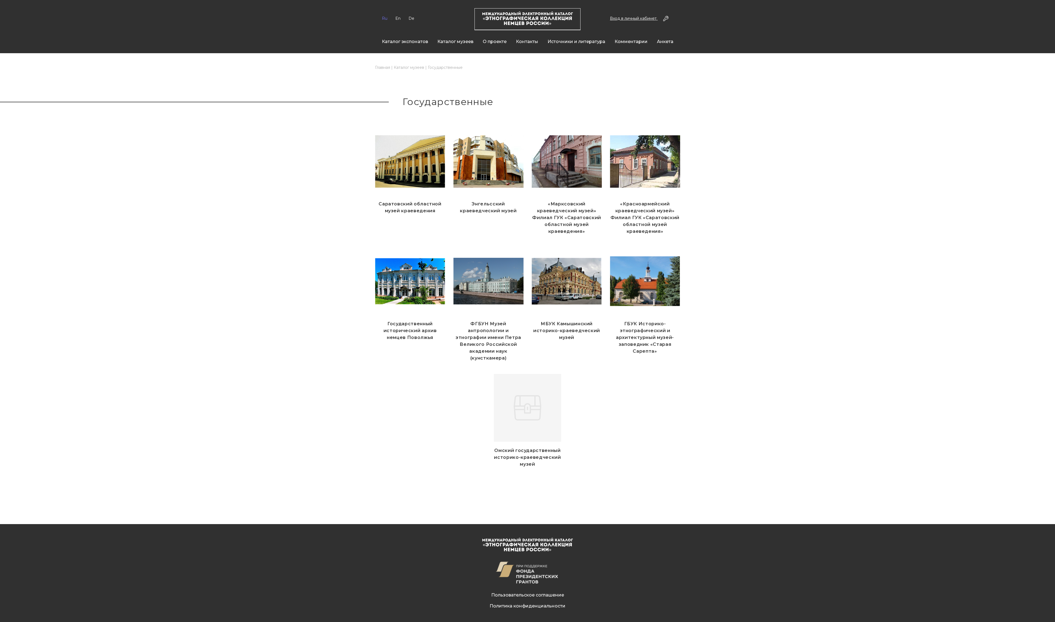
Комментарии (631, 41)
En (398, 18)
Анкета (665, 41)
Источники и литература (576, 41)
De (411, 18)
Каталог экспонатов (405, 41)
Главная (382, 67)
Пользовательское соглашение (527, 595)
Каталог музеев (455, 41)
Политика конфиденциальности (527, 606)
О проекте (495, 41)
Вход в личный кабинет (634, 18)
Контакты (527, 41)
